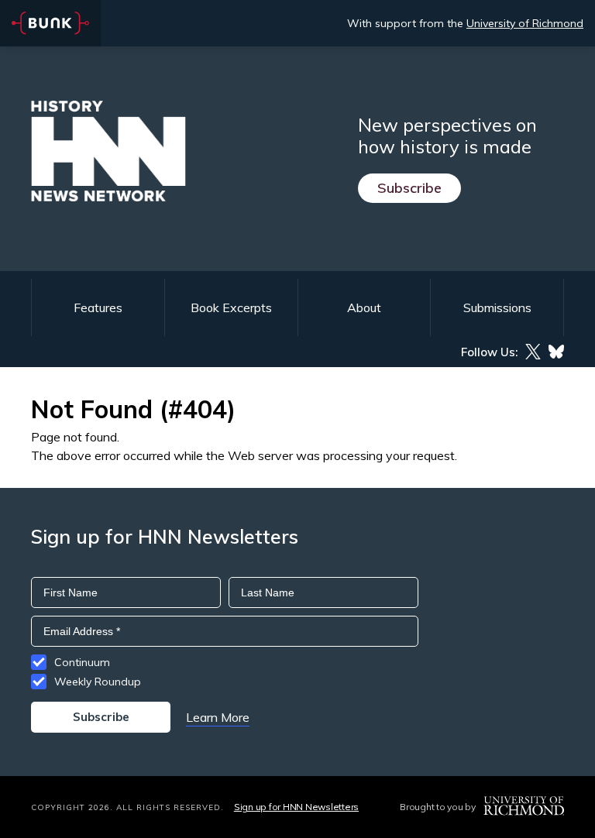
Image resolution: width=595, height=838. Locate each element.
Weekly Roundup (97, 682)
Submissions (497, 307)
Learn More (217, 717)
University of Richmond (524, 23)
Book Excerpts (231, 307)
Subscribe (409, 188)
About (364, 307)
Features (98, 307)
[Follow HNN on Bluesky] (556, 351)
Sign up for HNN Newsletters (296, 806)
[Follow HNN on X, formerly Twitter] (533, 351)
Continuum (82, 662)
